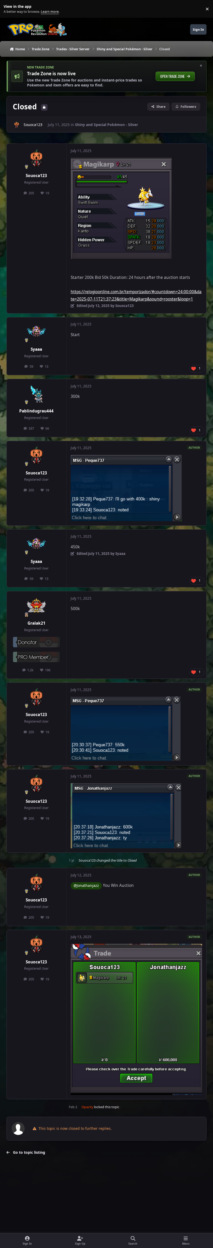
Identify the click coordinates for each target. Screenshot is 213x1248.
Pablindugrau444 (36, 411)
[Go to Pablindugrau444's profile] (36, 394)
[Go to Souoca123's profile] (17, 125)
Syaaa (36, 349)
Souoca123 (33, 124)
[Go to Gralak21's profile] (36, 606)
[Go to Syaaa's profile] (36, 332)
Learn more (10, 9)
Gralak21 (36, 623)
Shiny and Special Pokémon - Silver (106, 124)
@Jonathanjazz (86, 885)
